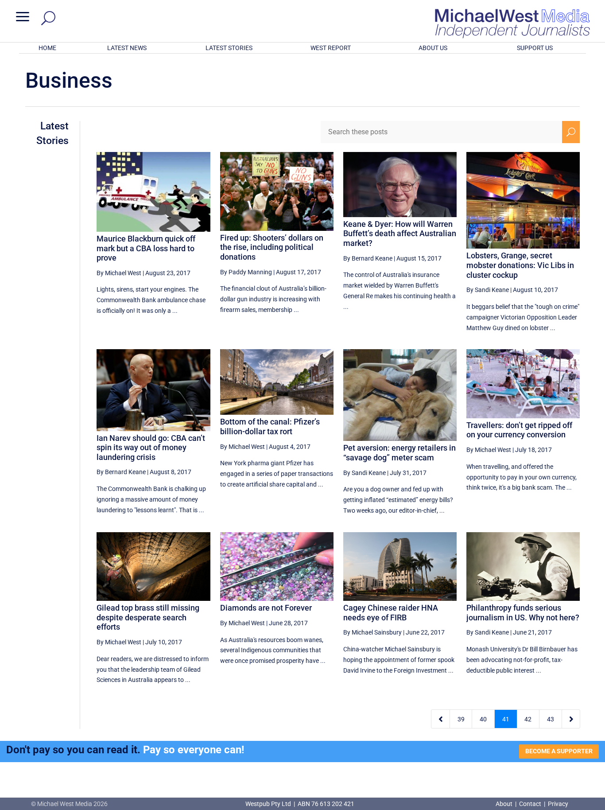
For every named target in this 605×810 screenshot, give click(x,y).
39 (461, 719)
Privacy (558, 803)
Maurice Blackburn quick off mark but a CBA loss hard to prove (146, 248)
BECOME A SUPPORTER (559, 751)
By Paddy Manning (246, 272)
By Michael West (119, 272)
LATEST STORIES (229, 47)
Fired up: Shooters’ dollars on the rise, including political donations (271, 247)
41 (505, 719)
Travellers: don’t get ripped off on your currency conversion (519, 430)
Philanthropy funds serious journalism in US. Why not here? (522, 612)
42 (527, 719)
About (505, 803)
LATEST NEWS (127, 47)
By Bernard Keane (367, 258)
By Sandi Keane (487, 289)
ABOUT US (433, 47)
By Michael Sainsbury (372, 632)
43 (550, 719)
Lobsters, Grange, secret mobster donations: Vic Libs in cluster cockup (520, 265)
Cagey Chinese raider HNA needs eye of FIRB (390, 612)
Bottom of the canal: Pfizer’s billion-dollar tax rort (270, 426)
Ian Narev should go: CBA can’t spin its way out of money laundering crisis (151, 447)
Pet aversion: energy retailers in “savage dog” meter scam (399, 452)
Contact (530, 803)
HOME (47, 47)
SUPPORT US (535, 47)
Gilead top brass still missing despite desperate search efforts (148, 617)
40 (483, 719)
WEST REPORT (330, 47)
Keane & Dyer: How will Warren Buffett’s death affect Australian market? (399, 233)
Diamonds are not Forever (266, 607)
